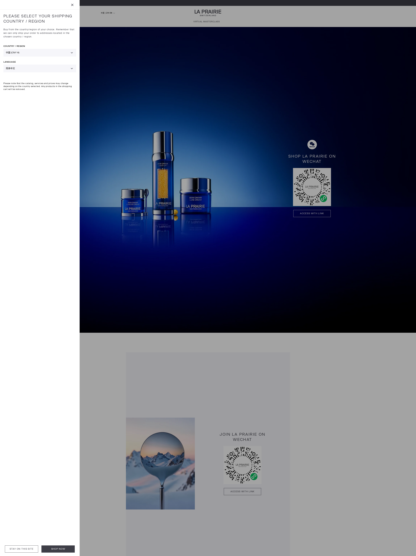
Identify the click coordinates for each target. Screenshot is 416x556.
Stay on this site (21, 549)
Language (9, 62)
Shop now (58, 549)
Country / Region (14, 46)
